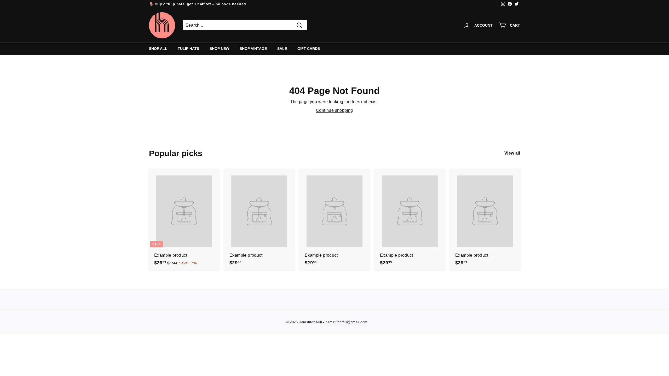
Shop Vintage (253, 48)
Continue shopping (334, 110)
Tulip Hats (188, 48)
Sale (282, 48)
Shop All (158, 48)
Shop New (219, 48)
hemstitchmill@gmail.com (346, 322)
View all (512, 153)
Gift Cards (308, 48)
